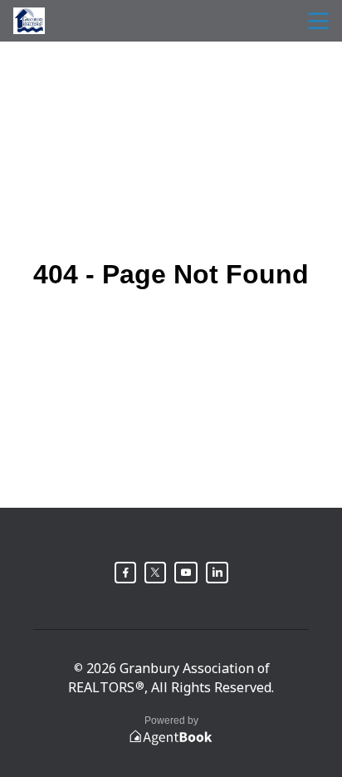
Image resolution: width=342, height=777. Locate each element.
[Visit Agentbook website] (171, 737)
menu (318, 21)
